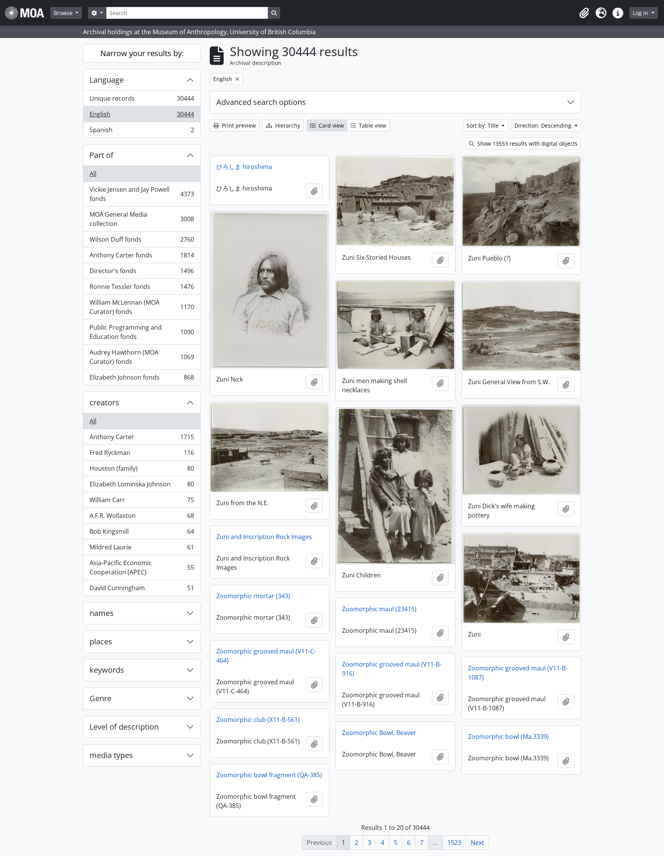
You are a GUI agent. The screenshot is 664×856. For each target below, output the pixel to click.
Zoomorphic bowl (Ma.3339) (508, 736)
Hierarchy (287, 125)
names (102, 613)
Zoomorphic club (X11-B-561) (258, 719)
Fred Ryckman (141, 454)
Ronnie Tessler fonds (141, 288)
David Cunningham (141, 590)
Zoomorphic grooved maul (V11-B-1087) (518, 673)
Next (477, 842)
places (101, 641)
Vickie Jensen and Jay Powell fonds (141, 194)
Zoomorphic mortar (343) (253, 596)
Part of (101, 155)
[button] (584, 13)
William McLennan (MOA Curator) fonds (141, 307)
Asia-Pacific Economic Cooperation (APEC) (141, 567)
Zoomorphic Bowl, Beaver (379, 732)
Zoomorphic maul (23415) (379, 609)
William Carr (141, 502)
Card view (330, 125)
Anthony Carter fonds (141, 257)
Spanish (141, 132)
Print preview (238, 125)
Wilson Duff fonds (141, 241)
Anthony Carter (141, 439)
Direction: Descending (544, 125)
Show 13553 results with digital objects (527, 143)
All (93, 173)
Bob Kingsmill (141, 533)
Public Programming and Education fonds (141, 332)
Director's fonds (141, 273)
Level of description (124, 727)
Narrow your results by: (142, 53)
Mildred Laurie (141, 549)
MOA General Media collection (141, 219)
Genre (100, 698)
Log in (641, 13)
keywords (107, 670)
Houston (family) (141, 470)
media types (111, 755)
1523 (454, 842)
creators (104, 402)
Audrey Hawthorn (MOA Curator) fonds (141, 357)
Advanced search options (261, 102)
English (141, 116)
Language (107, 80)
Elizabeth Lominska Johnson (141, 486)
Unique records (141, 100)
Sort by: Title (483, 125)
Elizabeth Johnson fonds (141, 379)
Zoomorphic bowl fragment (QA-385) (269, 775)
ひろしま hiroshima (244, 167)
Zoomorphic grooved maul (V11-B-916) (392, 669)
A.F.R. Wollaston (141, 517)
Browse (64, 13)
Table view (371, 125)
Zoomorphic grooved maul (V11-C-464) (266, 656)
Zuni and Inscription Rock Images (264, 537)
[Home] (27, 13)
